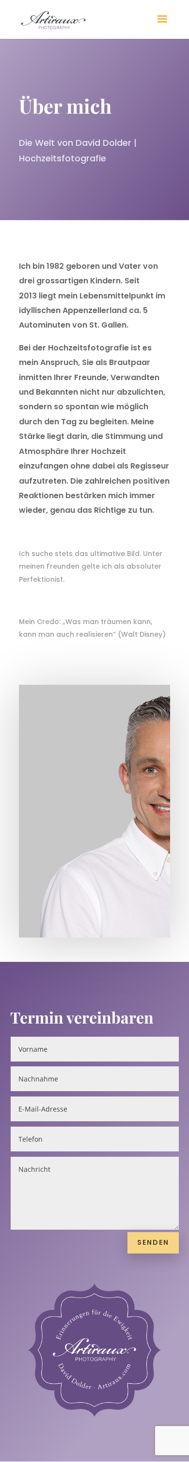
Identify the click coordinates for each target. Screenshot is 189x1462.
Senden (153, 1242)
